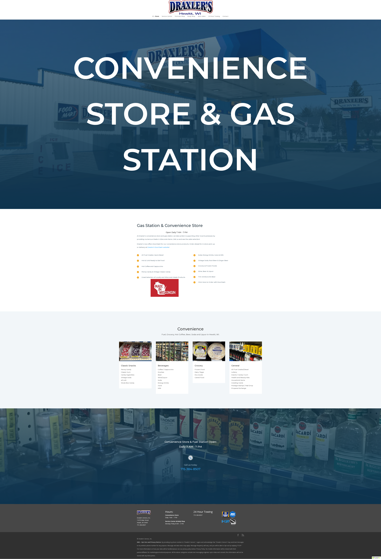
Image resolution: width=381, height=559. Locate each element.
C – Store (156, 16)
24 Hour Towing (214, 16)
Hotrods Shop (180, 16)
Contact (225, 16)
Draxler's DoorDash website (158, 247)
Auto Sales (202, 16)
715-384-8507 (190, 469)
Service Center (167, 16)
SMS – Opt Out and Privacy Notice (149, 542)
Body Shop (191, 16)
